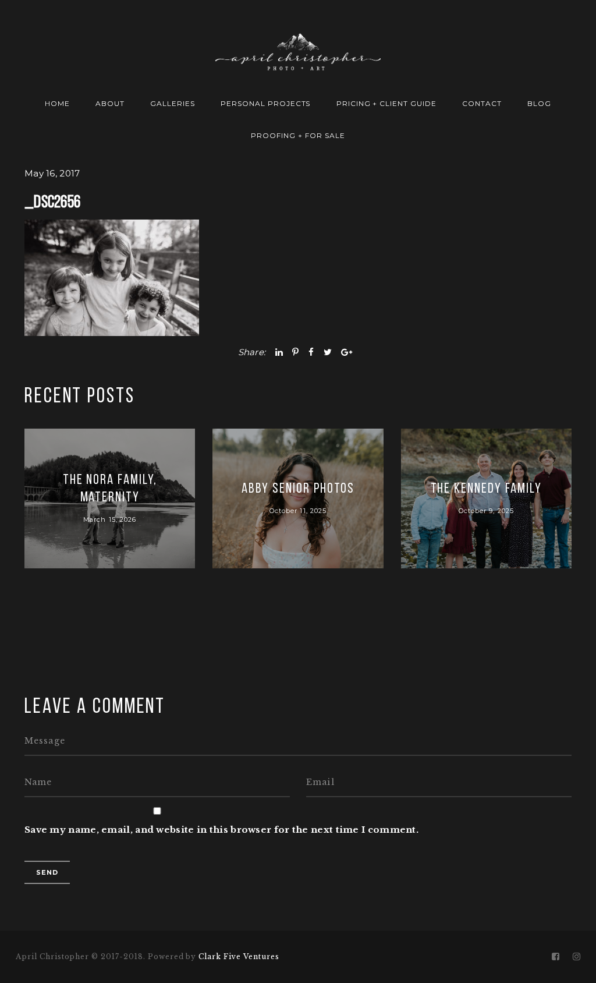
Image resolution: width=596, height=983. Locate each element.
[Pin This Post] (295, 352)
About (110, 103)
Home (57, 103)
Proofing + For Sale (298, 135)
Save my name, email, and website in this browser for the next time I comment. (221, 829)
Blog (539, 103)
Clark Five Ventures (238, 956)
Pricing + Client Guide (386, 103)
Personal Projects (265, 103)
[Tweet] (328, 352)
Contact (482, 103)
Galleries (172, 103)
